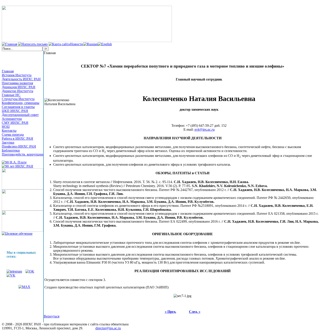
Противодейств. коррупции (22, 154)
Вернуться (51, 316)
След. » (194, 312)
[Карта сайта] (59, 44)
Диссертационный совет (20, 115)
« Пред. (170, 312)
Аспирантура (12, 119)
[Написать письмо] (33, 44)
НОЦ (6, 126)
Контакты (9, 130)
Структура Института (18, 99)
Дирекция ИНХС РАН (18, 87)
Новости (76, 44)
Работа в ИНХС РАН (17, 138)
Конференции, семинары (20, 103)
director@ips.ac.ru (108, 328)
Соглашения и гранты (18, 107)
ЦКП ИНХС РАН (15, 111)
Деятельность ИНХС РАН (21, 79)
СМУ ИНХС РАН (15, 123)
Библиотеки (11, 150)
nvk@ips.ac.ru (204, 129)
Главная (8, 71)
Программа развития (17, 83)
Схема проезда (13, 134)
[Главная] (9, 44)
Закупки (8, 142)
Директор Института (17, 91)
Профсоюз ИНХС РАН (19, 146)
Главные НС (11, 95)
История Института (16, 75)
